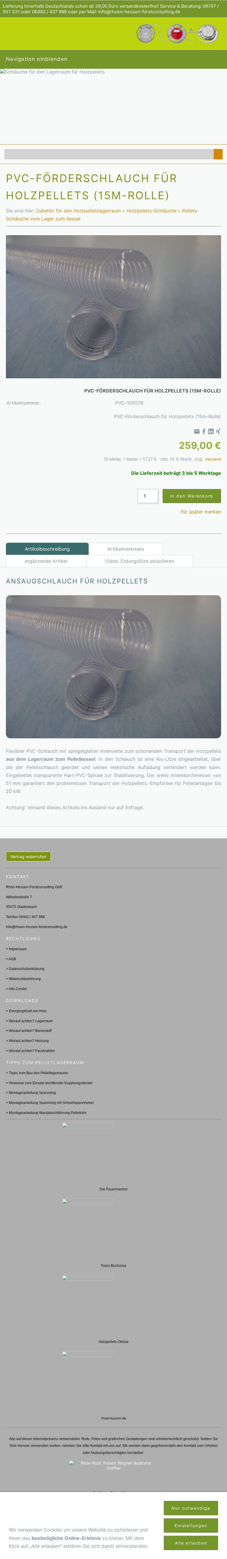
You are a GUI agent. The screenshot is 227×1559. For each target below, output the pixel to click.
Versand (213, 459)
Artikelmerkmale (125, 549)
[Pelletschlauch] (113, 666)
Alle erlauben (191, 1542)
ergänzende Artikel (46, 561)
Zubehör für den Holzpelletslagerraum (78, 211)
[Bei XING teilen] (218, 432)
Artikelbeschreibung (47, 549)
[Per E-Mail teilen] (197, 432)
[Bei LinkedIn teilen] (211, 432)
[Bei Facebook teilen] (204, 432)
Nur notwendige (190, 1508)
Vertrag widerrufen (28, 856)
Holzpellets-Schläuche (151, 211)
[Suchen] (218, 154)
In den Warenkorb (191, 495)
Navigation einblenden (36, 59)
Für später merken (201, 512)
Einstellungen (191, 1525)
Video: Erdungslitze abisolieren (139, 561)
